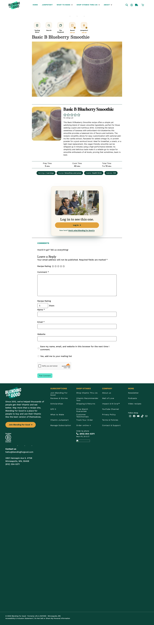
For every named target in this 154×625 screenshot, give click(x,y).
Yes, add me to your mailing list (56, 356)
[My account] (129, 4)
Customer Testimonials (82, 415)
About (107, 5)
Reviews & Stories (59, 398)
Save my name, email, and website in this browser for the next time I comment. (74, 348)
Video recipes (134, 404)
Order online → (83, 425)
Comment (43, 272)
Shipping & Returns (85, 404)
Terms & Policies (110, 420)
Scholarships (56, 404)
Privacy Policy (109, 414)
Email (41, 322)
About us (106, 393)
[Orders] (134, 4)
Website (41, 334)
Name (41, 309)
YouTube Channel (110, 409)
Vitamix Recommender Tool (87, 399)
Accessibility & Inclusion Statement (19, 618)
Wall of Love (108, 398)
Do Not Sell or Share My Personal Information (52, 618)
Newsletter (133, 393)
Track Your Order (84, 420)
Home (35, 5)
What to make (63, 5)
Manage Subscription (60, 425)
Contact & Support (111, 425)
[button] (65, 115)
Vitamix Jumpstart (59, 420)
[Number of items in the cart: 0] (143, 5)
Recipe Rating (44, 266)
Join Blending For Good (20, 425)
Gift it (53, 409)
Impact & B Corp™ (111, 404)
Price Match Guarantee (82, 410)
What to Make (57, 414)
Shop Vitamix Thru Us (87, 5)
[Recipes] (124, 4)
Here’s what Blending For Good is (81, 230)
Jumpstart (47, 5)
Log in (77, 225)
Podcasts (132, 398)
